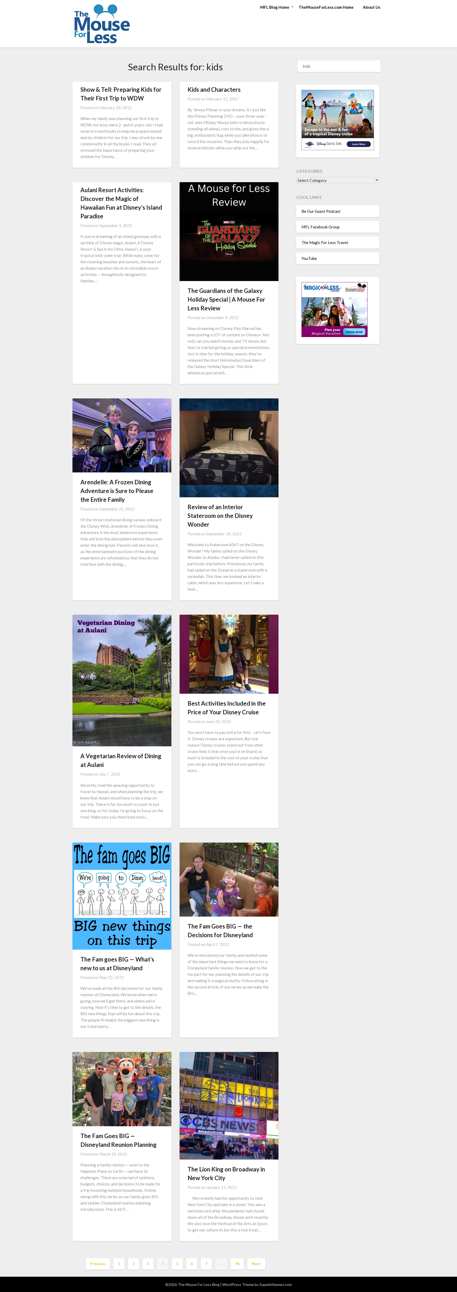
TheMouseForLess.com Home (326, 7)
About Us (371, 7)
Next (256, 1263)
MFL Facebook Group (320, 226)
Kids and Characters (214, 89)
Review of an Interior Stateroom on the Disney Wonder (220, 515)
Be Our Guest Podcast (321, 211)
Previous (98, 1263)
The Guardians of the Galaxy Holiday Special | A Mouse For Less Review (226, 299)
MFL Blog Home (274, 7)
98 (237, 1263)
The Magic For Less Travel (324, 242)
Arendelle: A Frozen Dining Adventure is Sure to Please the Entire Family (116, 491)
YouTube (309, 258)
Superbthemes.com (275, 1284)
